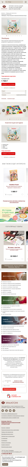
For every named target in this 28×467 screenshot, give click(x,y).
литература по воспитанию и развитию (12, 309)
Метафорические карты (7, 434)
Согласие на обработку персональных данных (12, 415)
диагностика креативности (9, 346)
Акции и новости (5, 444)
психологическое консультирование (12, 288)
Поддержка (4, 440)
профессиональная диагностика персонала (13, 326)
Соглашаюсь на (14, 381)
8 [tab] (21, 35)
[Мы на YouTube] (10, 410)
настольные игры (7, 314)
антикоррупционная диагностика (11, 329)
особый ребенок (7, 307)
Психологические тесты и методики (10, 430)
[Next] (3, 110)
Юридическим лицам (6, 447)
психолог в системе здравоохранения (12, 285)
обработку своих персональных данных (18, 381)
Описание (3, 98)
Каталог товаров (5, 427)
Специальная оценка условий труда (10, 417)
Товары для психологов (11, 13)
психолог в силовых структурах (10, 287)
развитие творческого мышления (11, 344)
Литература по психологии (7, 436)
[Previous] (24, 110)
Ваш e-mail (7, 385)
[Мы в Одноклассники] (6, 410)
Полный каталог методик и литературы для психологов (14, 201)
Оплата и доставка (6, 442)
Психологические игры (6, 14)
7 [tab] (19, 35)
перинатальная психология (9, 294)
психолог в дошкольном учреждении (12, 283)
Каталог (3, 13)
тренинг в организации (8, 327)
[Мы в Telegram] (14, 410)
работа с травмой (7, 292)
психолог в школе (7, 281)
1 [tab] (6, 35)
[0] (2, 2)
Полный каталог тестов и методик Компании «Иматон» (14, 266)
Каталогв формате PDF (16, 396)
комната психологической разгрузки (12, 331)
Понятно (5, 464)
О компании (4, 438)
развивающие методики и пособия (11, 305)
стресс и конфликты (7, 333)
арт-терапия (5, 348)
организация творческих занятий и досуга (13, 350)
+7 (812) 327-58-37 (6, 453)
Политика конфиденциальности (9, 413)
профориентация (7, 290)
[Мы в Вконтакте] (2, 410)
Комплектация (11, 98)
